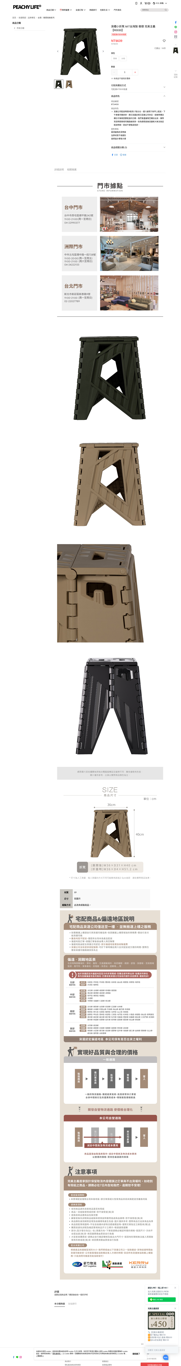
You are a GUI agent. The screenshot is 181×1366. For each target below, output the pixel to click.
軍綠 (115, 58)
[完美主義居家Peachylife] (27, 7)
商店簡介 (68, 1361)
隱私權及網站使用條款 (73, 1365)
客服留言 (105, 1361)
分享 (116, 155)
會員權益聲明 (107, 1365)
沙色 (123, 58)
